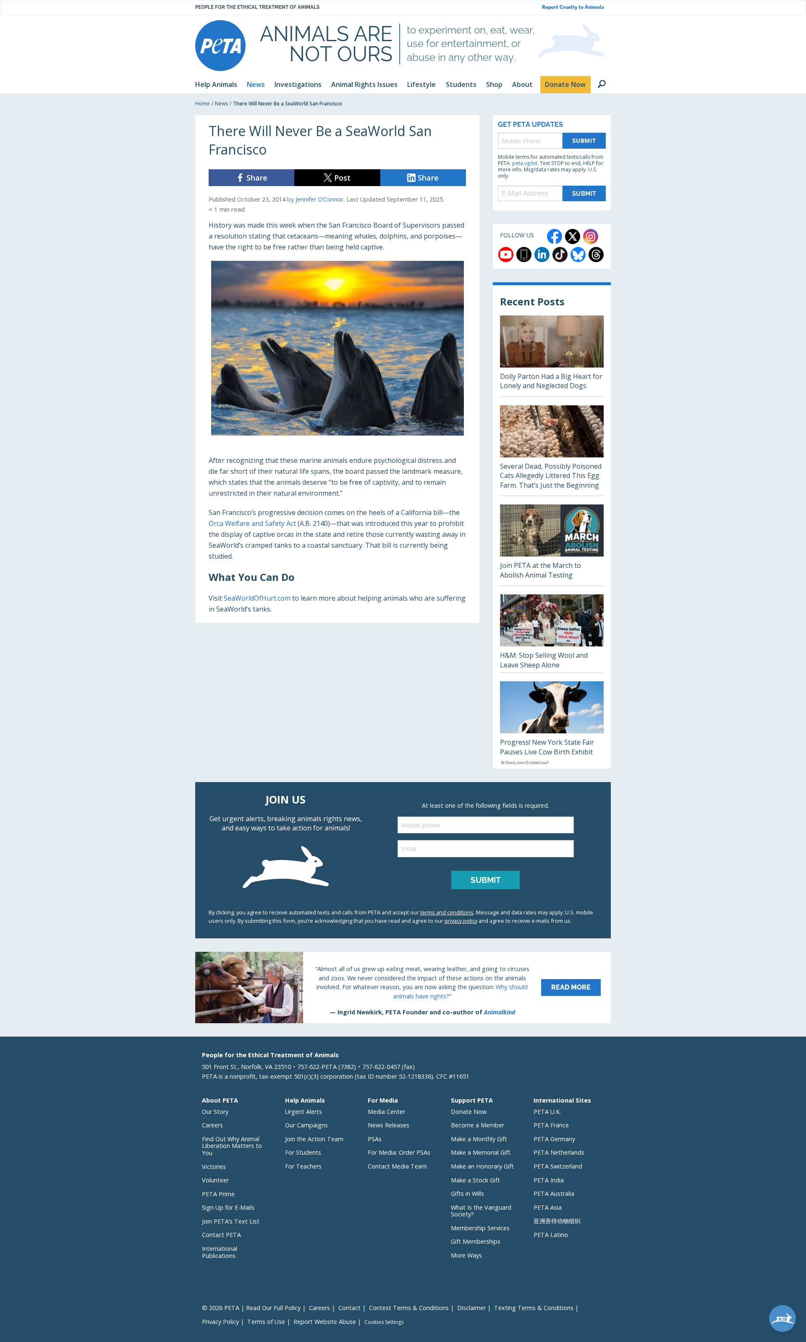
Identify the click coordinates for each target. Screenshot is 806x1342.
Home (202, 103)
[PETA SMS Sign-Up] (523, 254)
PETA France (551, 1125)
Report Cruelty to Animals (573, 7)
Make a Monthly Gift (479, 1139)
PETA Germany (554, 1139)
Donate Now (469, 1112)
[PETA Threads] (596, 254)
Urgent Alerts (303, 1112)
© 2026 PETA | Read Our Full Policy (251, 1308)
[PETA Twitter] (572, 236)
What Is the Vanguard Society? (481, 1211)
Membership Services (480, 1228)
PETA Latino (551, 1235)
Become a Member (477, 1125)
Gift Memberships (475, 1241)
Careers (212, 1125)
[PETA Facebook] (554, 236)
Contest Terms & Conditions (409, 1308)
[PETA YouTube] (505, 254)
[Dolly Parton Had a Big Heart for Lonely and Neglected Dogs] (552, 356)
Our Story (215, 1112)
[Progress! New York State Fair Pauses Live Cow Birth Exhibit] (552, 725)
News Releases (388, 1125)
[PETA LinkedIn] (542, 254)
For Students (303, 1152)
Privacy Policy (220, 1322)
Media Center (386, 1112)
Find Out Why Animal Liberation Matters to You (232, 1146)
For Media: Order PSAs (399, 1152)
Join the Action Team (314, 1139)
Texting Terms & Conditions (533, 1308)
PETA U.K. (547, 1112)
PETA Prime (218, 1194)
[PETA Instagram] (590, 236)
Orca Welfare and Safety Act (252, 523)
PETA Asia (548, 1207)
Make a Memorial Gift (480, 1152)
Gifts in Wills (467, 1194)
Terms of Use (266, 1322)
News (221, 103)
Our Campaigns (306, 1125)
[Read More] (403, 987)
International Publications (219, 1252)
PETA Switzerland (558, 1166)
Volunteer (215, 1180)
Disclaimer (471, 1308)
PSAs (375, 1139)
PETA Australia (554, 1194)
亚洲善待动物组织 (557, 1221)
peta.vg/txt (524, 163)
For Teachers (303, 1166)
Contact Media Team (397, 1166)
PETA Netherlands (559, 1152)
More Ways (466, 1255)
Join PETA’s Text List (230, 1221)
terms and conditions (447, 912)
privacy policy (461, 920)
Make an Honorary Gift (482, 1166)
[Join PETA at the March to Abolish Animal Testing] (552, 545)
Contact (349, 1308)
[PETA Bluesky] (578, 254)
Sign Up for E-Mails (228, 1207)
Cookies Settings (383, 1322)
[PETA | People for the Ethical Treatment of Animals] (220, 45)
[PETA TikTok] (560, 254)
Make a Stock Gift (475, 1180)
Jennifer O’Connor (319, 199)
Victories (214, 1167)
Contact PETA (221, 1235)
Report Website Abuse (324, 1322)
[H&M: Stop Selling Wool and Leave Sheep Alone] (552, 633)
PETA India (549, 1180)
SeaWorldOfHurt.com (257, 598)
